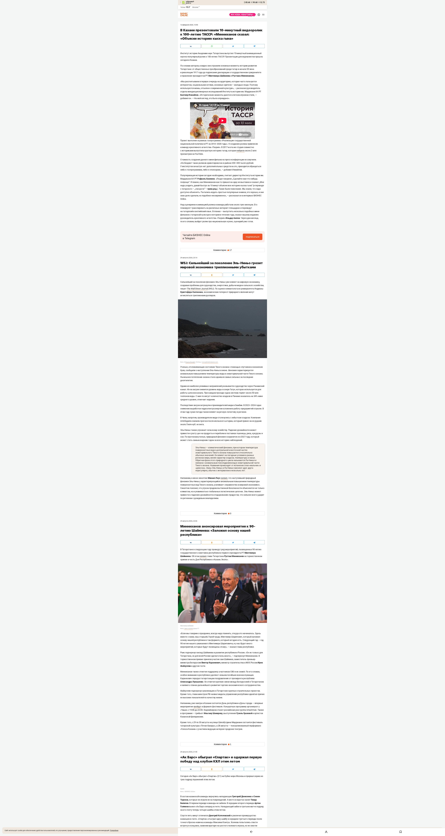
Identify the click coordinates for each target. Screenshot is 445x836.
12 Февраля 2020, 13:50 (189, 25)
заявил (224, 478)
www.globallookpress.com (210, 362)
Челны (182, 7)
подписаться (252, 236)
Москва (195, 7)
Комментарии (222, 250)
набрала (241, 150)
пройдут (197, 706)
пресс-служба (188, 628)
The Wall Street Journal (197, 288)
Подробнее (114, 830)
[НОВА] (242, 14)
